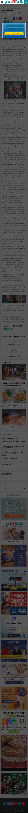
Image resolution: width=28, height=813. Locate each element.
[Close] (25, 22)
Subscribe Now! (14, 33)
